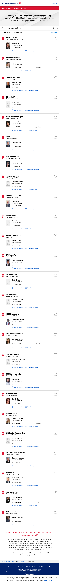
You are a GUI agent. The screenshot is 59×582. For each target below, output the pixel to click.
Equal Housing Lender (36, 569)
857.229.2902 (17, 502)
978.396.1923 (17, 462)
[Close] (56, 577)
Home (9, 566)
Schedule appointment (33, 51)
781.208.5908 (17, 522)
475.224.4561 (17, 245)
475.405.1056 (17, 107)
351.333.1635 (17, 147)
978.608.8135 (17, 265)
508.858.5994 (17, 304)
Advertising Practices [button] (31, 566)
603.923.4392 (17, 443)
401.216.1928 (17, 186)
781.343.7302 (17, 324)
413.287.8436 (17, 48)
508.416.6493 (17, 423)
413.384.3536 (17, 67)
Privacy (15, 566)
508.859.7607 (17, 166)
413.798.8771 (17, 126)
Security (22, 566)
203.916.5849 (17, 364)
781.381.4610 (17, 384)
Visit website (18, 51)
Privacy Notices (48, 580)
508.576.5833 (17, 225)
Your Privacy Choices (44, 566)
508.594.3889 (17, 343)
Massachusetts (20, 561)
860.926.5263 (17, 87)
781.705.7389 (17, 284)
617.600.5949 (17, 482)
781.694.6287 (17, 403)
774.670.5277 (17, 206)
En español (54, 3)
